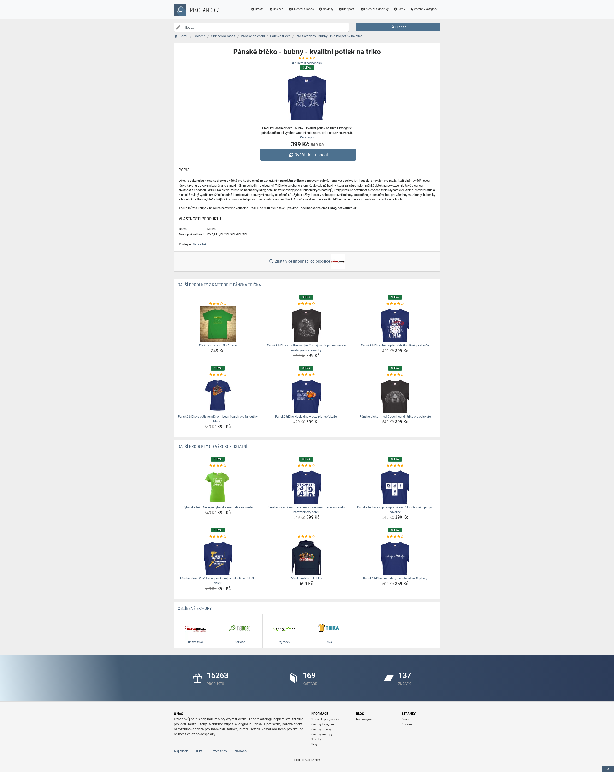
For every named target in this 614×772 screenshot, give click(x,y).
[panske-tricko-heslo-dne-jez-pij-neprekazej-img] (306, 395)
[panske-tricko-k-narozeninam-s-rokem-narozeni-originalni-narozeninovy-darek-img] (306, 486)
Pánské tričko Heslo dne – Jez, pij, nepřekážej (306, 416)
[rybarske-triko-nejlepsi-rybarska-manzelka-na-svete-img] (218, 486)
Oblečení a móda (303, 9)
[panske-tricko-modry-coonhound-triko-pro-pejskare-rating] (395, 374)
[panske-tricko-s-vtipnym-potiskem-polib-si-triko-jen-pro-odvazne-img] (395, 486)
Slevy (314, 744)
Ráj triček (181, 751)
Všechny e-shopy (321, 734)
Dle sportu (348, 9)
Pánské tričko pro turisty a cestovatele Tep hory (395, 578)
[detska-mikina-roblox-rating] (306, 536)
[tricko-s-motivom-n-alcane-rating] (218, 303)
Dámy (401, 9)
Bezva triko (200, 244)
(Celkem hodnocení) (307, 63)
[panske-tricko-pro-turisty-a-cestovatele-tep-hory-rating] (395, 536)
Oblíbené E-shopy (195, 608)
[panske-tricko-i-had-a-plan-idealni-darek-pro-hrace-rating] (395, 303)
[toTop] (608, 769)
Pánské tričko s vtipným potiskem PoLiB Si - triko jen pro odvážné (395, 509)
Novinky (328, 9)
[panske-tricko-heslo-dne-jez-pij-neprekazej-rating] (306, 374)
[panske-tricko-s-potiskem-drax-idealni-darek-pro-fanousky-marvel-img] (218, 395)
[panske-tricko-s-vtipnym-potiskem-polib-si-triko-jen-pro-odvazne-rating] (395, 465)
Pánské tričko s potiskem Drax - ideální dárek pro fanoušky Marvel (218, 419)
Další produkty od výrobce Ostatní (212, 446)
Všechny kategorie (426, 9)
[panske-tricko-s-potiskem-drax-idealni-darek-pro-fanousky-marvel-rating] (218, 374)
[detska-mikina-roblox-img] (306, 557)
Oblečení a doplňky (376, 9)
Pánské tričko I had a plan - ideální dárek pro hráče (395, 345)
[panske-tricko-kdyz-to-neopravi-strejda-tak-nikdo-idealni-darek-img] (218, 557)
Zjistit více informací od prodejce (302, 261)
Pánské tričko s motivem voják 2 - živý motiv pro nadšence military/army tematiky (306, 348)
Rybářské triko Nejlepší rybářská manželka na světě (218, 507)
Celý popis (307, 137)
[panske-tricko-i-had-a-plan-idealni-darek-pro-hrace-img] (395, 324)
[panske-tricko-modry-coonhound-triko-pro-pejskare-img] (395, 395)
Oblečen (278, 9)
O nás (405, 719)
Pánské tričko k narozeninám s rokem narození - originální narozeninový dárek (306, 509)
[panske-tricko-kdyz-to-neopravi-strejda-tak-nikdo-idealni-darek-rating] (218, 536)
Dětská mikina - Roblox (306, 578)
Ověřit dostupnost (311, 154)
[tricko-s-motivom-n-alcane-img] (218, 324)
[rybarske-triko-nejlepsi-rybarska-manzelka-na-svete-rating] (218, 465)
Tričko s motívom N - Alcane (218, 345)
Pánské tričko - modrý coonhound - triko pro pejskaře (395, 416)
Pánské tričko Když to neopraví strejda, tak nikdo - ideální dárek (217, 581)
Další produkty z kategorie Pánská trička (219, 284)
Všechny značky (321, 729)
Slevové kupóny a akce (325, 719)
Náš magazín (365, 719)
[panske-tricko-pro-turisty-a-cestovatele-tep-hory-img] (395, 557)
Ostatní (259, 9)
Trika (199, 751)
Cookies (407, 724)
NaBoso (241, 751)
